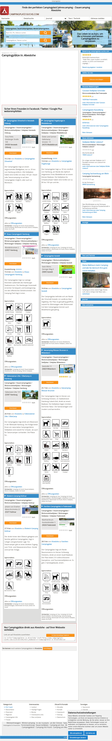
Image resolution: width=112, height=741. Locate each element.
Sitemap (59, 715)
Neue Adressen (88, 138)
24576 (44, 144)
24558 (7, 144)
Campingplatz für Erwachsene (11, 725)
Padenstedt (51, 525)
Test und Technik (88, 255)
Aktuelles (60, 707)
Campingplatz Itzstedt (52, 256)
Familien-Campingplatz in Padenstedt (58, 506)
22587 (7, 395)
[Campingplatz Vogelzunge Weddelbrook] (67, 143)
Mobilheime (8, 371)
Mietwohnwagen (57, 498)
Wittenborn (51, 369)
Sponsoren (86, 707)
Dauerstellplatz (29, 226)
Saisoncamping (9, 227)
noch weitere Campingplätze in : (22, 648)
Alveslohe (18, 158)
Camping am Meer (61, 727)
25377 (7, 512)
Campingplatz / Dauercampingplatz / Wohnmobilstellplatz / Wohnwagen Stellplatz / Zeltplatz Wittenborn (55, 359)
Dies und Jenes (87, 305)
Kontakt (59, 710)
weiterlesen (86, 294)
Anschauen (13, 153)
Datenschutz (61, 717)
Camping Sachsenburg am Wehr (95, 173)
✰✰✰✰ (19, 269)
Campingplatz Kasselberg (92, 110)
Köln (88, 123)
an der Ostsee (56, 723)
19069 (84, 155)
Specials (85, 710)
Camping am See (55, 247)
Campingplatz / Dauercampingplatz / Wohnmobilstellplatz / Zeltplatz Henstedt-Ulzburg (20, 130)
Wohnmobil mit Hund (21, 227)
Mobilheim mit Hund (56, 342)
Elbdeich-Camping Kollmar (17, 496)
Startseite (5, 18)
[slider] (26, 147)
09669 (84, 184)
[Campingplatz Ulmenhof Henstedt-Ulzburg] (30, 143)
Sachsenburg (91, 184)
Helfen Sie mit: (87, 73)
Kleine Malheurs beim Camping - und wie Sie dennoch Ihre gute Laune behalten (95, 268)
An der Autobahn (42, 723)
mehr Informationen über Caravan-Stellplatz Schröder (93, 104)
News (84, 261)
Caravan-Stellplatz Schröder (93, 90)
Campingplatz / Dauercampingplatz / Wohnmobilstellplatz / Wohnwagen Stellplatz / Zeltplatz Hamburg (18, 385)
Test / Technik (74, 18)
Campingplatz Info (12, 717)
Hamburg (13, 250)
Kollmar (13, 512)
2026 (66, 737)
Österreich (9, 712)
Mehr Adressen (87, 132)
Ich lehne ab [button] (90, 733)
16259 (84, 99)
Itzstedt (50, 272)
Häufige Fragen (36, 710)
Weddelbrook (52, 144)
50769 (84, 123)
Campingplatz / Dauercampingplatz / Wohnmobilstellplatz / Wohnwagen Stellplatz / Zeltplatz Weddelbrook (55, 130)
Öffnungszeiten (16, 223)
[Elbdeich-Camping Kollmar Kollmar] (30, 513)
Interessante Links (37, 715)
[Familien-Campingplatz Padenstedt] (67, 526)
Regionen (9, 715)
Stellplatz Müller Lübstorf (92, 142)
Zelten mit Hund (9, 229)
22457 (7, 250)
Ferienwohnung (56, 616)
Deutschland (10, 710)
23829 (44, 369)
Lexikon (34, 707)
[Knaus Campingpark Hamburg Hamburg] (30, 254)
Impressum (61, 712)
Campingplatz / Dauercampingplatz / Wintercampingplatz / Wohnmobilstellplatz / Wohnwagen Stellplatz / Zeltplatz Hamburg (21, 241)
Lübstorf (89, 155)
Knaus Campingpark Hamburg (18, 234)
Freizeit (8, 720)
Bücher (34, 712)
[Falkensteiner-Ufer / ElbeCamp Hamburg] (30, 399)
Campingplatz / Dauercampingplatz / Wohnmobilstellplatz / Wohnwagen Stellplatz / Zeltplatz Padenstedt (55, 513)
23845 (44, 272)
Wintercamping (17, 371)
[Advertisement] (39, 676)
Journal (49, 18)
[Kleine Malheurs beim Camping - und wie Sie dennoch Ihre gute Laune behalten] (96, 288)
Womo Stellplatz (33, 227)
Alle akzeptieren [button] (76, 733)
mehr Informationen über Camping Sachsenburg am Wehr (93, 211)
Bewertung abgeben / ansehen (92, 67)
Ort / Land (13, 53)
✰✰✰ (55, 158)
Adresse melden (97, 18)
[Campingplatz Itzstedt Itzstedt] (67, 273)
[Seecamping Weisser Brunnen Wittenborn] (67, 373)
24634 (44, 525)
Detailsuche (29, 18)
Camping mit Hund (18, 226)
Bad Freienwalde (92, 99)
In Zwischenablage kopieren (60, 635)
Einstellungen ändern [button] (78, 737)
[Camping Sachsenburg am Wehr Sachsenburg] (97, 202)
